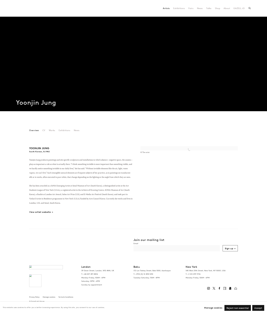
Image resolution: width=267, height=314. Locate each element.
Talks (209, 8)
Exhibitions (179, 8)
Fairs (191, 8)
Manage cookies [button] (49, 297)
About (227, 8)
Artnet (230, 288)
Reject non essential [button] (238, 307)
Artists (166, 8)
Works (52, 130)
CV (43, 130)
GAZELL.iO (239, 8)
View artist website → (41, 212)
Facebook (219, 288)
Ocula (235, 288)
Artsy (224, 288)
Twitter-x (214, 288)
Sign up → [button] (230, 248)
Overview (34, 130)
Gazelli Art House (51, 8)
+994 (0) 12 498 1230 (144, 274)
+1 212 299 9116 (194, 274)
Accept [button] (258, 307)
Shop (217, 8)
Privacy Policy (34, 297)
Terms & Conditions (65, 297)
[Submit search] (250, 8)
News (200, 8)
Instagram (208, 288)
